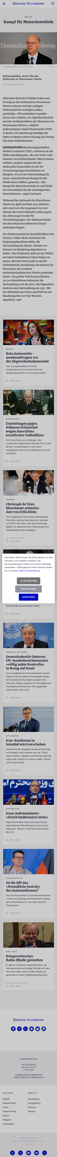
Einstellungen (28, 589)
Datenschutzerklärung (29, 570)
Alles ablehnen (28, 581)
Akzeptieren (28, 597)
